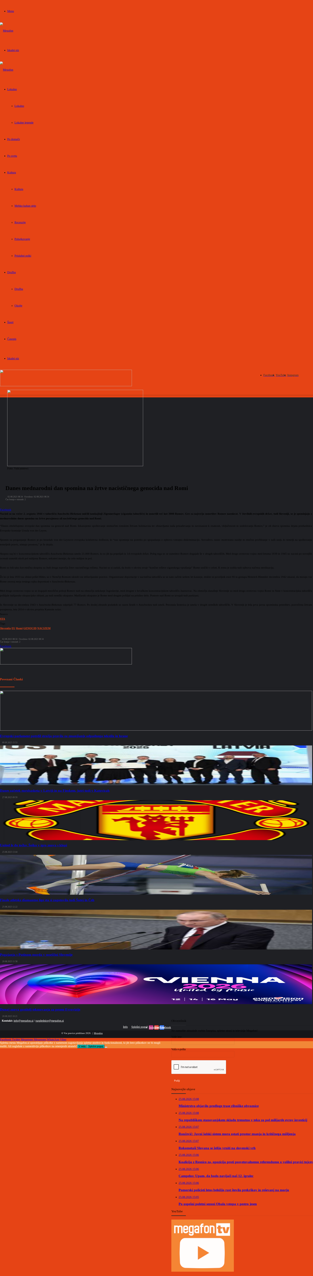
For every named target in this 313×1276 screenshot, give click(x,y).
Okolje (18, 305)
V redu (82, 1046)
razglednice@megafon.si (50, 1020)
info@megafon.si (23, 1020)
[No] (106, 1047)
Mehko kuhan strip (25, 205)
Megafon (98, 1033)
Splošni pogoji (139, 1026)
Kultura (11, 172)
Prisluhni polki (22, 255)
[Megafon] (6, 30)
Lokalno (12, 89)
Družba (11, 272)
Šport (10, 322)
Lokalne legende (24, 122)
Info (125, 1026)
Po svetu (12, 155)
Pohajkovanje (22, 239)
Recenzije (20, 222)
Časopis (11, 338)
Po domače (13, 139)
